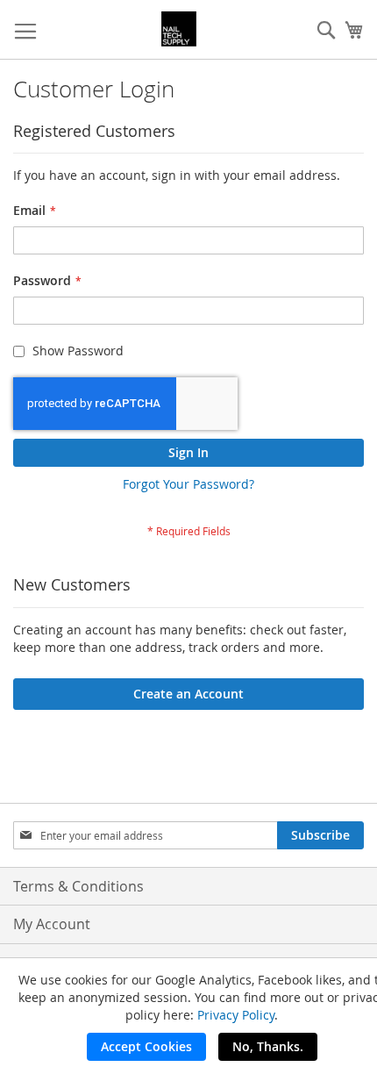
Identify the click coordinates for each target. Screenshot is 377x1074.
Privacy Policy (235, 1014)
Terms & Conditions (78, 886)
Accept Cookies (146, 1046)
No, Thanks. (267, 1046)
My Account (51, 924)
